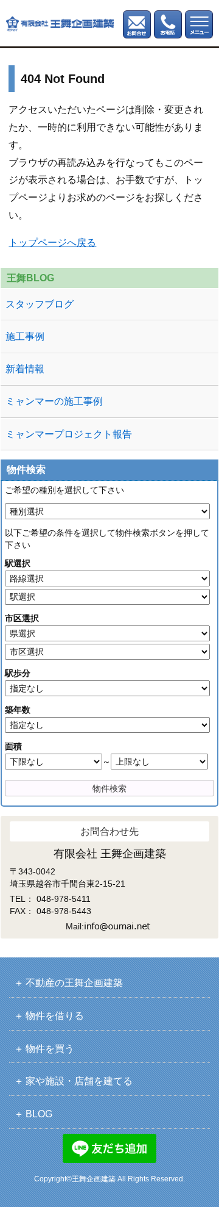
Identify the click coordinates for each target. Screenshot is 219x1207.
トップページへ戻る (52, 242)
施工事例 (24, 336)
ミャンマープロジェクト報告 (68, 434)
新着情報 (24, 369)
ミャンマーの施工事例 (54, 401)
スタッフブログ (39, 304)
